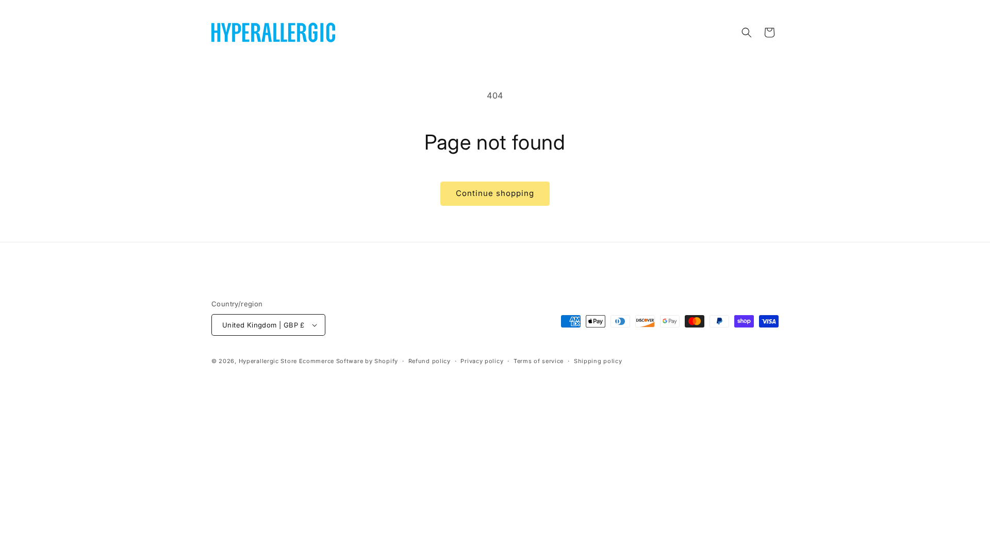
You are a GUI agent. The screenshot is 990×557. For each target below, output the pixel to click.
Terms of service (539, 361)
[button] (746, 32)
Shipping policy (598, 361)
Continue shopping (495, 193)
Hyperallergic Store (268, 361)
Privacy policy (481, 361)
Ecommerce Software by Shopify (348, 361)
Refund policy (429, 361)
